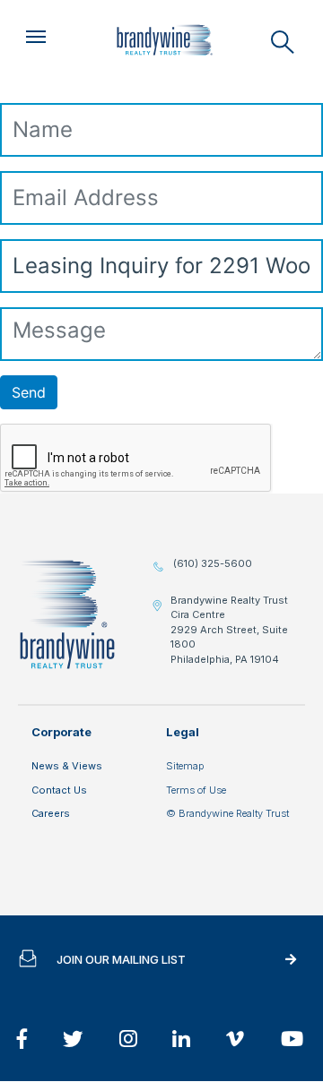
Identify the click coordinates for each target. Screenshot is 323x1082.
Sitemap (185, 766)
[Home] (164, 40)
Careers (50, 813)
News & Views (66, 766)
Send (29, 392)
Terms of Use (196, 790)
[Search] (282, 42)
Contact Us (59, 790)
